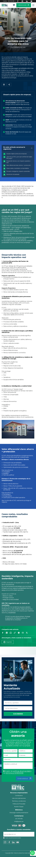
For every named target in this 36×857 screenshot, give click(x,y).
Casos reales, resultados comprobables (17, 168)
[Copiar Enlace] (15, 633)
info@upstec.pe (18, 821)
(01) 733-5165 (11, 1)
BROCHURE (22, 5)
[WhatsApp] (11, 633)
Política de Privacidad (19, 804)
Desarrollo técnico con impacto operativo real (18, 161)
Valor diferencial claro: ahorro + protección (18, 165)
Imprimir (9, 642)
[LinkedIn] (7, 633)
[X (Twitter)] (27, 633)
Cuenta (5, 1)
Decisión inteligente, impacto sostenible (18, 171)
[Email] (23, 633)
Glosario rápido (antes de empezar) (16, 153)
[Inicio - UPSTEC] (5, 5)
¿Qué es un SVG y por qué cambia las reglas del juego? (19, 157)
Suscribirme (18, 714)
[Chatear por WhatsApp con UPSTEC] (32, 853)
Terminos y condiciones (19, 801)
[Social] (19, 1)
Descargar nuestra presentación (19, 812)
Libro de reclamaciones (19, 798)
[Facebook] (3, 633)
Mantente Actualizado (12, 174)
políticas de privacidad (21, 771)
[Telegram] (19, 633)
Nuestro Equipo (18, 806)
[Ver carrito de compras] (14, 5)
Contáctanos (19, 795)
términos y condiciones (14, 773)
